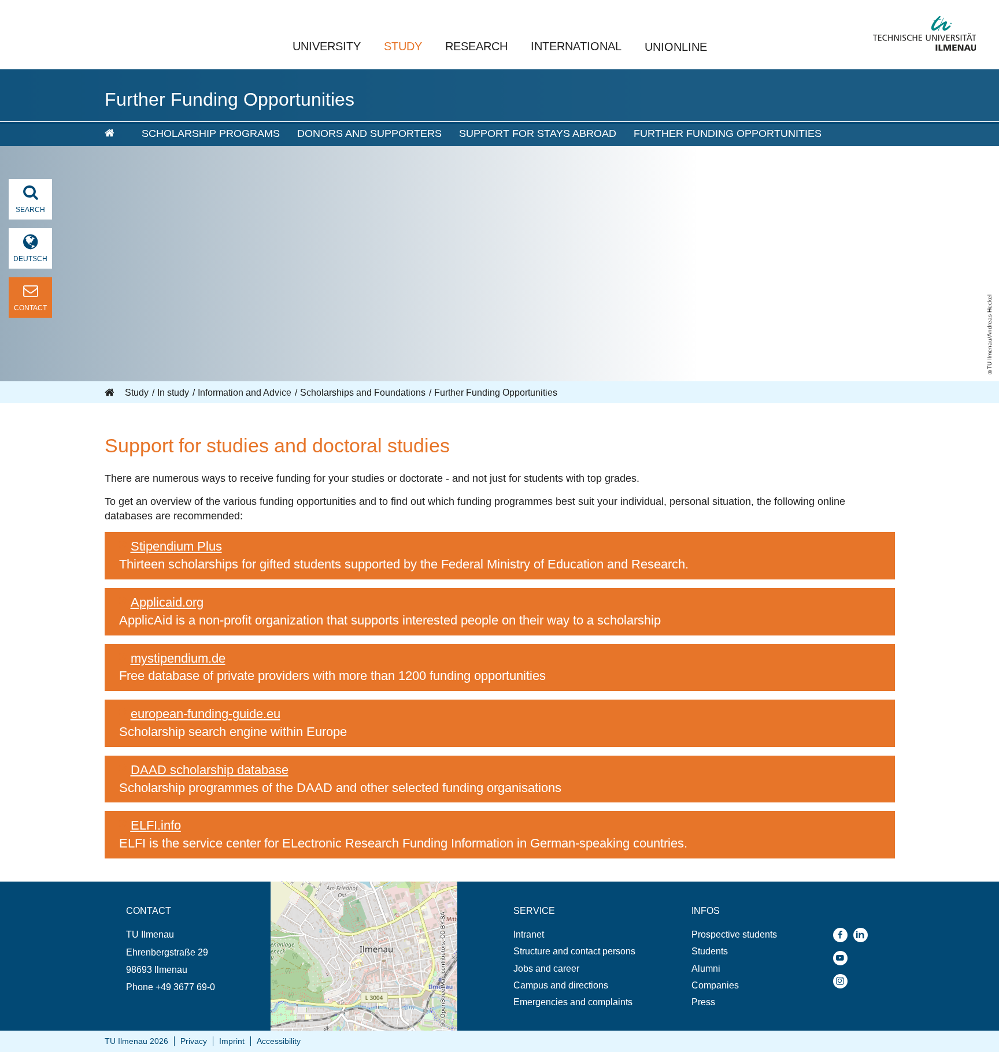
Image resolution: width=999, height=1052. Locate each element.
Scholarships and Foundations (363, 392)
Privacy (193, 1041)
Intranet (528, 934)
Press (703, 1002)
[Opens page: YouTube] (843, 958)
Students (709, 951)
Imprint (232, 1041)
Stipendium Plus (176, 546)
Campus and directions (560, 985)
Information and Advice (244, 392)
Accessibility (279, 1041)
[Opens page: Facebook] (843, 935)
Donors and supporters (369, 133)
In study (173, 392)
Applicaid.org (167, 602)
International (576, 46)
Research (476, 46)
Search (30, 210)
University (327, 46)
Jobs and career (546, 968)
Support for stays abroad (537, 133)
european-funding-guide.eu (205, 714)
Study (403, 46)
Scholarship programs (211, 133)
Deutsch (30, 259)
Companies (715, 985)
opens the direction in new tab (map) (345, 887)
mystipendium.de (178, 658)
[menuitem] (115, 134)
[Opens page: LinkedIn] (863, 935)
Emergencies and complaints (572, 1002)
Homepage (110, 393)
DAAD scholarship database (209, 770)
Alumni (705, 968)
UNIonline (676, 46)
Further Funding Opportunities (728, 133)
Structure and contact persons (574, 951)
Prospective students (734, 934)
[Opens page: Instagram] (843, 981)
